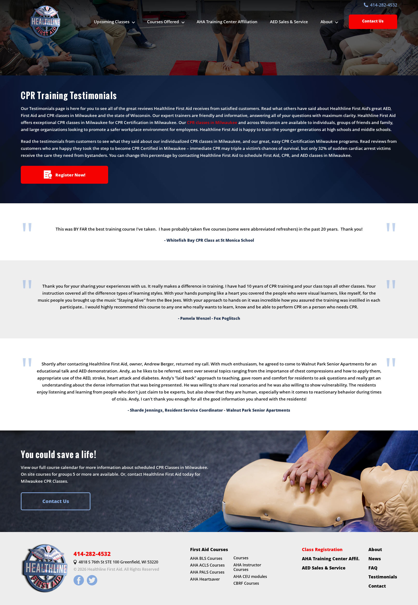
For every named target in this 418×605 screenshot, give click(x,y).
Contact (377, 586)
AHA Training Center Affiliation (227, 21)
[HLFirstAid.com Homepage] (44, 22)
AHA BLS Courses (206, 558)
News (374, 558)
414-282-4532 (383, 5)
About (375, 549)
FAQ (372, 568)
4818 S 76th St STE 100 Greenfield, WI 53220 (118, 562)
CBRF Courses (246, 583)
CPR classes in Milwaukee (212, 122)
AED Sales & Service (289, 21)
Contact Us (373, 21)
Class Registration (322, 549)
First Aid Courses (209, 549)
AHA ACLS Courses (207, 565)
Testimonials (382, 577)
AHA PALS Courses (207, 572)
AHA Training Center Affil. (330, 558)
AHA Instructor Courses (247, 567)
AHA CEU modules (250, 576)
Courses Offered (163, 21)
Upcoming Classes (111, 21)
